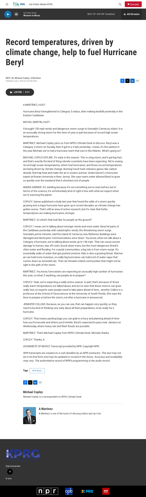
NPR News (37, 371)
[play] (8, 14)
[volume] (16, 14)
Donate (134, 4)
